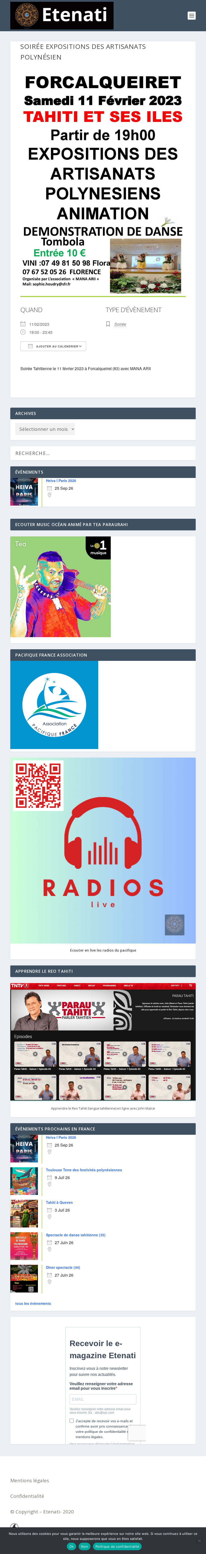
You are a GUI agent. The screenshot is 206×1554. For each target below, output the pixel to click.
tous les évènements (33, 1303)
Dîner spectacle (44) (63, 1267)
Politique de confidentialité (117, 1546)
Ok (71, 1546)
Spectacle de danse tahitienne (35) (76, 1234)
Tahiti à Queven (59, 1202)
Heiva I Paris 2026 (61, 480)
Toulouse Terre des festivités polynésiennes (84, 1169)
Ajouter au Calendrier (56, 346)
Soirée (120, 324)
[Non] (199, 1540)
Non (84, 1546)
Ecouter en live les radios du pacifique (103, 950)
